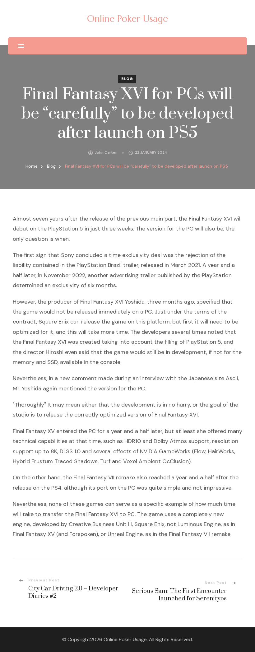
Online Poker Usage (127, 18)
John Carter (106, 152)
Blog (127, 78)
